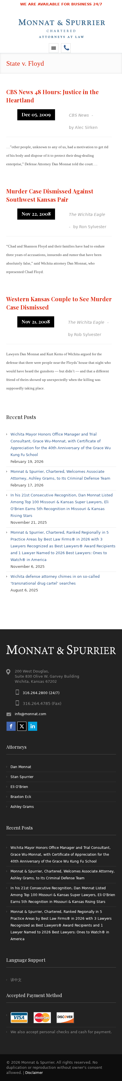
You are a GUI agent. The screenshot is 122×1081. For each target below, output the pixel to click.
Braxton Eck (20, 797)
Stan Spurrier (21, 777)
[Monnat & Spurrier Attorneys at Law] (61, 40)
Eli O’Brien (19, 787)
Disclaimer (34, 1073)
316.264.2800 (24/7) (41, 693)
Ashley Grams (22, 807)
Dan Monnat (20, 767)
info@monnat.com (30, 714)
